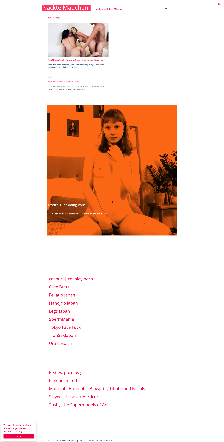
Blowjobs (54, 86)
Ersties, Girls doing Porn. (67, 205)
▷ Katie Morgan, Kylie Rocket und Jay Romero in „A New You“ (64, 81)
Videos (101, 86)
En (219, 3)
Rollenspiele (72, 89)
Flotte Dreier (71, 86)
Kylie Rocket (63, 89)
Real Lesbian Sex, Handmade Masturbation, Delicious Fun (78, 213)
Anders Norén (105, 440)
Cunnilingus (62, 86)
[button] (158, 7)
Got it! (18, 436)
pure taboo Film (102, 60)
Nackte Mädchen (65, 7)
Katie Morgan (53, 89)
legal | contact (78, 440)
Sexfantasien (81, 89)
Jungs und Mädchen (83, 86)
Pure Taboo (94, 86)
